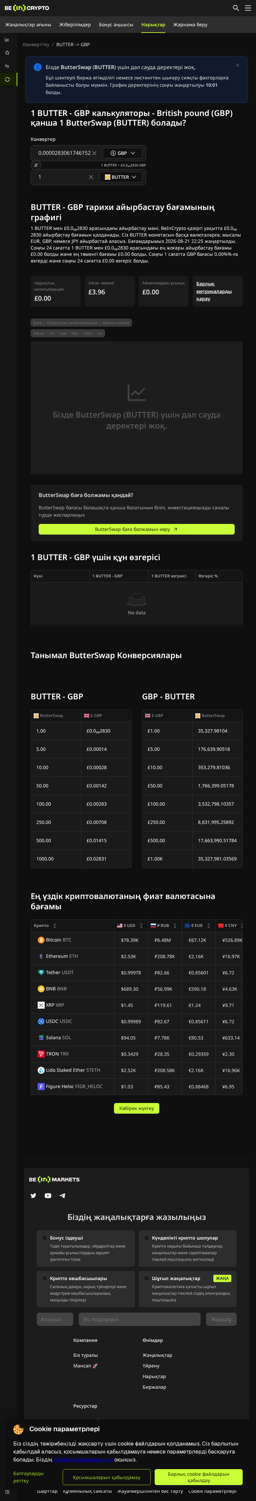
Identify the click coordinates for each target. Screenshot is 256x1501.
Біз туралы (85, 1355)
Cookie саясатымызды (83, 1459)
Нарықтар (153, 24)
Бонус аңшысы (116, 24)
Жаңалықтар (157, 1355)
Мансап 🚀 (85, 1365)
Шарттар (47, 1491)
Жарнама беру (190, 24)
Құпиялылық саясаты (87, 1491)
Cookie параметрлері (212, 1491)
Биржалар (154, 1387)
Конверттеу (36, 44)
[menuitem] (8, 39)
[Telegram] (63, 1196)
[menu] (8, 59)
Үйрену (151, 1365)
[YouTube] (48, 1196)
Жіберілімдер (75, 24)
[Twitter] (33, 1196)
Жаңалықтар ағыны (28, 24)
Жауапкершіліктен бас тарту (150, 1491)
